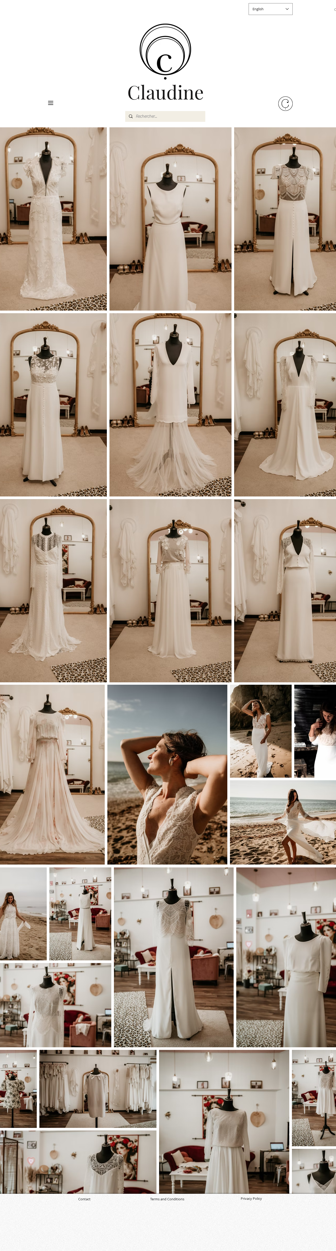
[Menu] (51, 103)
